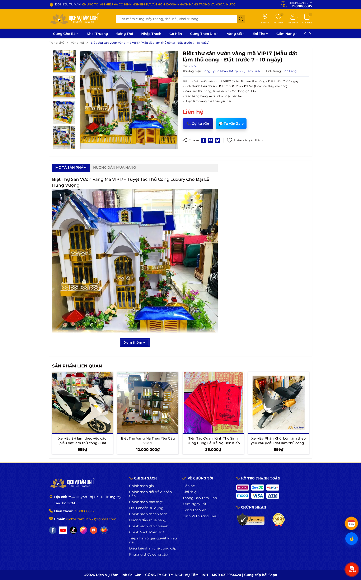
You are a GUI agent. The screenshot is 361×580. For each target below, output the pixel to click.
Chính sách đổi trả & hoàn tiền (150, 494)
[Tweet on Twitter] (217, 140)
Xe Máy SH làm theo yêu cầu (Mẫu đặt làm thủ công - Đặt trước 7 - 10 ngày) (82, 443)
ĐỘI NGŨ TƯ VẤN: (145, 4)
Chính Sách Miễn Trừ (146, 532)
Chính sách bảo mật (146, 502)
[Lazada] (104, 530)
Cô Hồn (175, 34)
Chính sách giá (141, 486)
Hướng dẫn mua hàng (147, 520)
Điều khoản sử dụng (146, 508)
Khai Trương (97, 34)
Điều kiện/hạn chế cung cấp (152, 548)
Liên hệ (189, 486)
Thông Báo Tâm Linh (200, 498)
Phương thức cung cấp (148, 554)
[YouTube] (63, 530)
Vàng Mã (234, 34)
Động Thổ (124, 34)
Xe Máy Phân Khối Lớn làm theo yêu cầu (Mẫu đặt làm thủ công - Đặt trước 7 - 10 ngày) (278, 443)
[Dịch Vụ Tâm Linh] (72, 483)
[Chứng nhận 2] (278, 519)
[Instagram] (83, 530)
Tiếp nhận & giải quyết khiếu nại (153, 540)
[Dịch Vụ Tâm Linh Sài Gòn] (74, 19)
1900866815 (84, 511)
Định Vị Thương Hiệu (200, 516)
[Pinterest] (210, 140)
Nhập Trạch (151, 34)
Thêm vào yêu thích (248, 140)
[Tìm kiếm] (241, 19)
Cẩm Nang (285, 34)
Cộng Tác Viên (195, 510)
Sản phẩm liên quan (77, 365)
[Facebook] (52, 530)
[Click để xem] (129, 100)
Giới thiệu (191, 492)
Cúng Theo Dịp (203, 34)
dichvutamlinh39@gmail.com (91, 519)
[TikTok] (73, 530)
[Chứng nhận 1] (251, 519)
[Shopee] (93, 530)
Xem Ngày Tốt (194, 504)
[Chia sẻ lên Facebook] (203, 140)
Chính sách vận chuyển (148, 526)
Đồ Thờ (259, 34)
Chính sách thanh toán (148, 514)
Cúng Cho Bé (64, 34)
